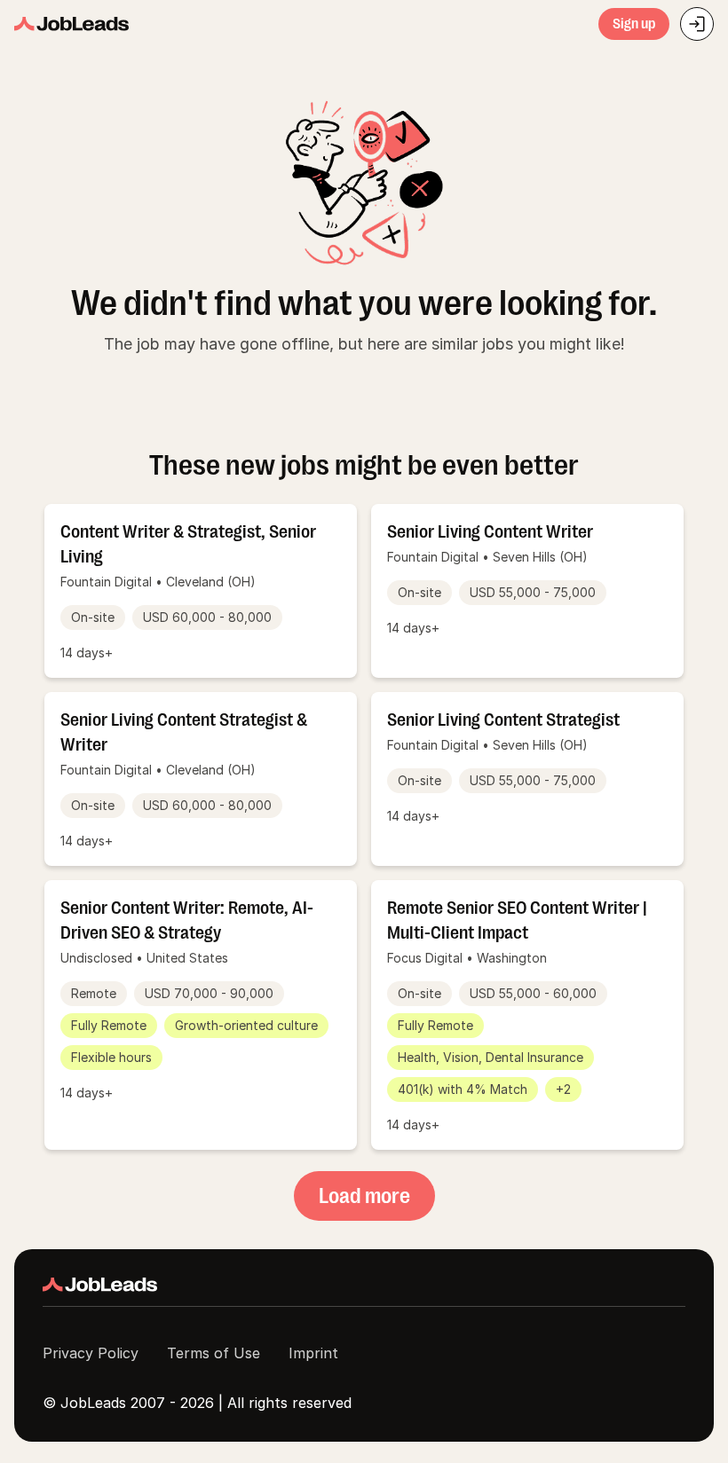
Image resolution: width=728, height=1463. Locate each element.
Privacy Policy (90, 1353)
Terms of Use (213, 1353)
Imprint (313, 1353)
